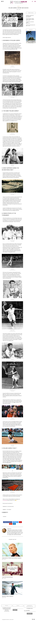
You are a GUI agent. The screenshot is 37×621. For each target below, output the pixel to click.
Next (22, 467)
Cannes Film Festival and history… (7, 577)
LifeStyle (18, 6)
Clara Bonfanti (9, 509)
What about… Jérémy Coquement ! (7, 596)
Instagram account (12, 500)
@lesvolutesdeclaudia (10, 506)
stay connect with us (30, 608)
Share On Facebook (8, 522)
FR (33, 1)
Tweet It (16, 522)
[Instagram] (32, 619)
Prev (3, 467)
